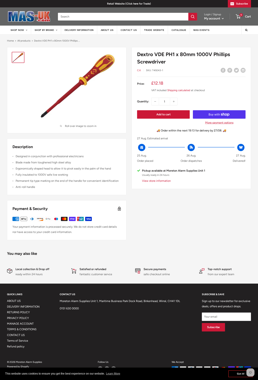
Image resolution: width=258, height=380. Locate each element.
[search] (123, 17)
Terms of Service (17, 340)
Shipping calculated (178, 90)
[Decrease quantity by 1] (155, 101)
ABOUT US (14, 301)
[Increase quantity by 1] (173, 101)
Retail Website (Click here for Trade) (129, 3)
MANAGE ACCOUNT (20, 323)
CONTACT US (16, 335)
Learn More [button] (113, 373)
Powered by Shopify (18, 366)
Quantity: (143, 101)
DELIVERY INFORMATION (23, 306)
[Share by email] (243, 70)
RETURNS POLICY (18, 312)
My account (212, 18)
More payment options (219, 122)
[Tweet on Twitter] (236, 70)
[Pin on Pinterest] (229, 70)
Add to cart (163, 114)
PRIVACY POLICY (18, 318)
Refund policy (15, 346)
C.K (139, 70)
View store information (156, 180)
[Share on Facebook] (223, 70)
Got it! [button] (240, 373)
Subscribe (242, 3)
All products (24, 40)
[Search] (192, 17)
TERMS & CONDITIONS (22, 329)
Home (10, 40)
